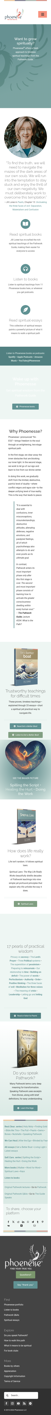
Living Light (39, 1147)
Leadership (14, 994)
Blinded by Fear (40, 1140)
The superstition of (25, 964)
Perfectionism (16, 979)
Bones (8, 1134)
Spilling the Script (24, 785)
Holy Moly (28, 1126)
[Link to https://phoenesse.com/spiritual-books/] (25, 224)
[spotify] (30, 1403)
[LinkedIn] (23, 1222)
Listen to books (12, 1178)
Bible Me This (12, 1130)
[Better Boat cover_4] (25, 647)
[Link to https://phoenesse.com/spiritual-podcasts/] (25, 269)
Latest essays (11, 1151)
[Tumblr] (37, 1222)
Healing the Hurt (19, 789)
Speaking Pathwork (32, 1134)
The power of (28, 975)
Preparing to (23, 968)
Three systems (29, 960)
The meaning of (25, 990)
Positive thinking (17, 983)
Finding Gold (41, 1126)
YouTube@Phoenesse (29, 360)
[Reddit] (18, 1222)
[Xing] (21, 1226)
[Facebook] (8, 1222)
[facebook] (6, 1403)
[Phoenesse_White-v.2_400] (25, 1244)
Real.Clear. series (13, 1126)
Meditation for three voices (29, 987)
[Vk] (8, 1226)
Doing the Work (31, 791)
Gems (41, 1130)
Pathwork (41, 1187)
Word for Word (33, 1167)
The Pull (25, 1130)
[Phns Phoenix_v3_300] (25, 740)
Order (38, 979)
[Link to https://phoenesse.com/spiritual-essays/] (25, 310)
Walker (21, 1167)
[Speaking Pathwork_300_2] (25, 1029)
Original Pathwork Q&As (16, 1194)
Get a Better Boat (24, 1147)
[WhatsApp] (28, 1222)
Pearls (21, 202)
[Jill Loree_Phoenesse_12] (25, 117)
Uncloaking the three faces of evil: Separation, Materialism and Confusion (28, 206)
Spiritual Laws (11, 1171)
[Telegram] (32, 1222)
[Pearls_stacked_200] (25, 919)
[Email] (34, 1226)
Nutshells (16, 1134)
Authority (28, 979)
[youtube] (18, 1403)
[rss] (24, 1403)
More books (10, 1167)
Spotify (11, 357)
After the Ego (25, 1140)
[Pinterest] (42, 1222)
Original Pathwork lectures (17, 1187)
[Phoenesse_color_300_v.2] (14, 9)
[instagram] (12, 1403)
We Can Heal (11, 1140)
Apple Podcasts (25, 357)
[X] (13, 1222)
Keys (22, 1171)
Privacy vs (20, 957)
